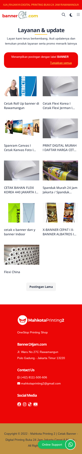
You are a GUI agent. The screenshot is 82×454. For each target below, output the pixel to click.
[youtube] (35, 404)
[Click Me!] (70, 444)
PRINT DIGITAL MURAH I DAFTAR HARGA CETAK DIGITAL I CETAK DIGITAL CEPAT (60, 147)
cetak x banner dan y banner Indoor (19, 232)
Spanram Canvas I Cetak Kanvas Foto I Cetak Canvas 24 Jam (19, 147)
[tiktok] (30, 404)
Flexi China (12, 272)
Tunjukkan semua (61, 62)
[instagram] (24, 404)
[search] (63, 15)
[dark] (71, 15)
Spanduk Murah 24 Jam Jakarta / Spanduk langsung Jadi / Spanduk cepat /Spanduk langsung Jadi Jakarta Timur (60, 190)
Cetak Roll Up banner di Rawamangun (21, 105)
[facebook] (19, 404)
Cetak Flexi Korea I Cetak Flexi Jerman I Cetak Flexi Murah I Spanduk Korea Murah (59, 105)
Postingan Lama (41, 287)
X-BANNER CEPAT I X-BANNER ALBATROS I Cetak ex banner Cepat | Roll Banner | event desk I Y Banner (60, 232)
